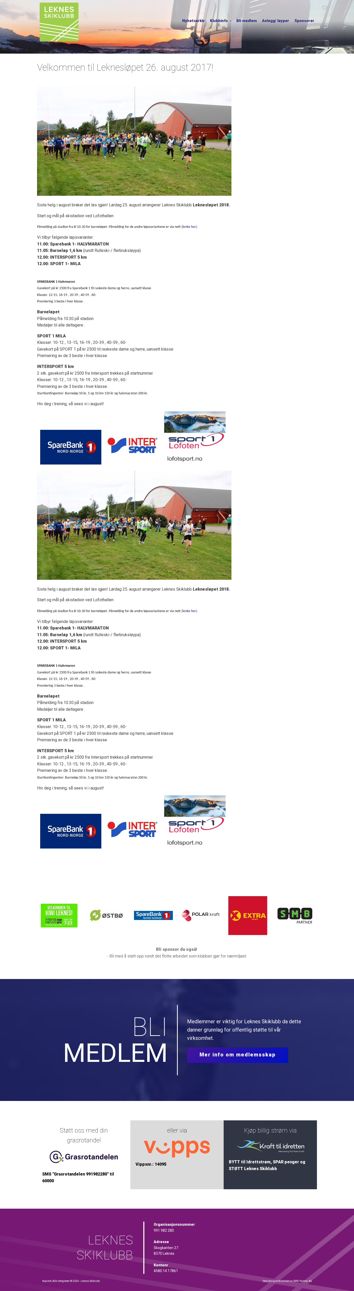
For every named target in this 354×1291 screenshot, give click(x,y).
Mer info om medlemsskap (238, 1054)
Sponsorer (304, 20)
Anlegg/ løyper (275, 20)
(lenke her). (189, 227)
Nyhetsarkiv (193, 20)
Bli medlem (246, 20)
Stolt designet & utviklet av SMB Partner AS (287, 1281)
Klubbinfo (219, 20)
